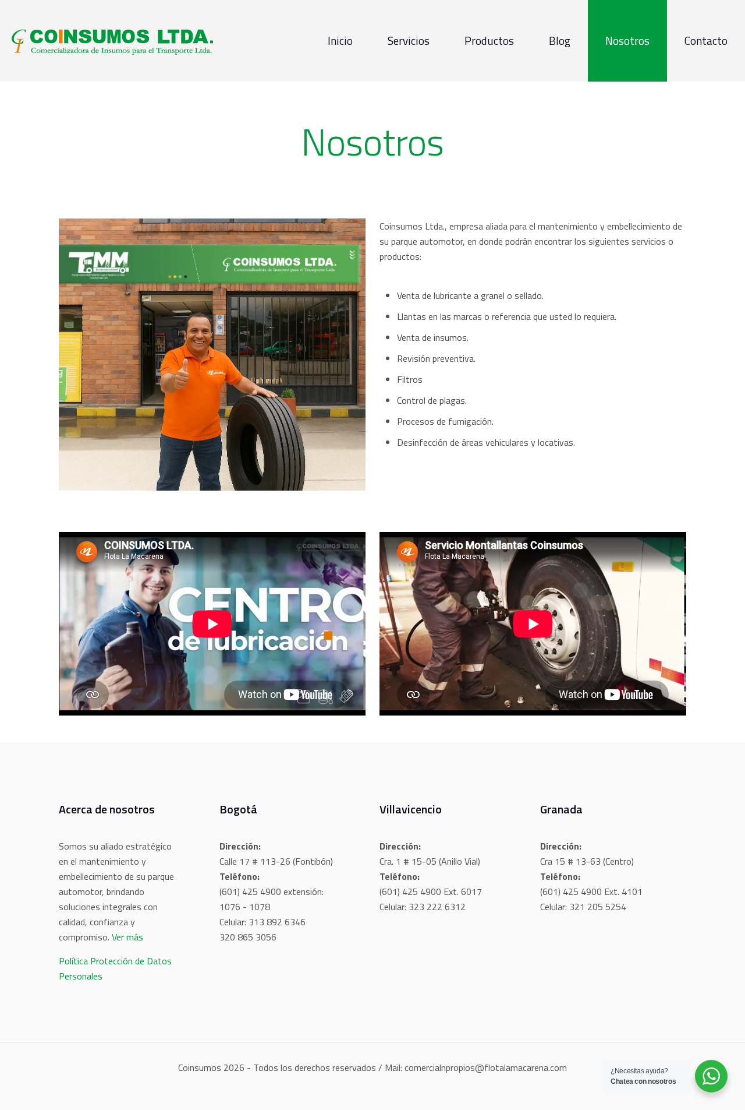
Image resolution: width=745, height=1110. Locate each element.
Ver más (127, 937)
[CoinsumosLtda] (112, 41)
